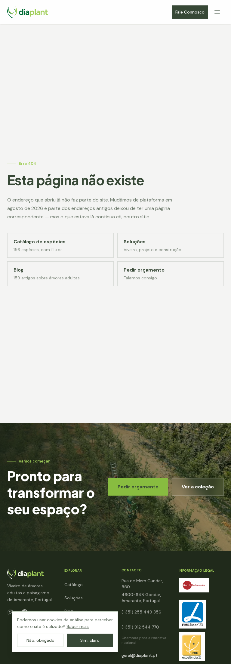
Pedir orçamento (138, 487)
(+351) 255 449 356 (141, 612)
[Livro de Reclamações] (194, 585)
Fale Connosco (190, 12)
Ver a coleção (198, 487)
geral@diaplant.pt (140, 655)
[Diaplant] (27, 12)
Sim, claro (90, 640)
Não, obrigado (40, 640)
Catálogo (73, 584)
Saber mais (77, 626)
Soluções (73, 598)
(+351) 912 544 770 (140, 627)
